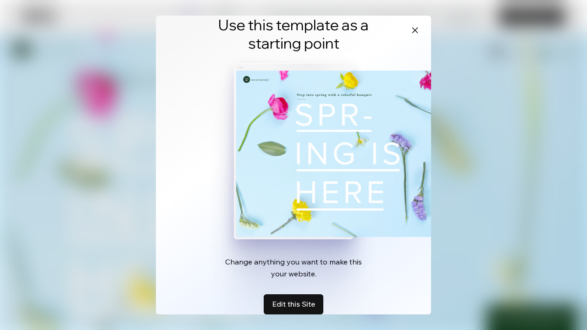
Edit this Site (293, 303)
